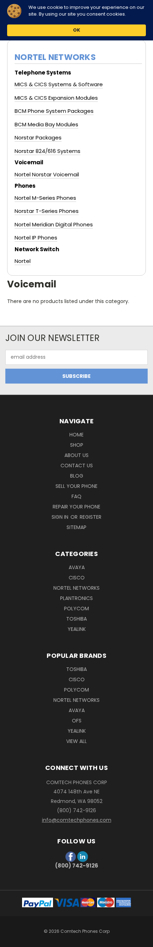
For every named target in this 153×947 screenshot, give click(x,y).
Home (76, 434)
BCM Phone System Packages (54, 111)
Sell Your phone (76, 486)
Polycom (76, 608)
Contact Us (76, 465)
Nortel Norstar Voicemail (47, 174)
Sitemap (76, 527)
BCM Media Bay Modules (46, 124)
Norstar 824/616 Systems (47, 151)
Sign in (61, 517)
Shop (76, 444)
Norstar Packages (38, 137)
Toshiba (76, 618)
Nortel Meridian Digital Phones (54, 224)
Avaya (77, 567)
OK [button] (76, 30)
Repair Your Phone (76, 506)
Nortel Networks (76, 587)
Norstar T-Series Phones (47, 211)
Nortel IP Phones (36, 237)
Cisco (77, 577)
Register (90, 517)
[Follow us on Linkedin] (82, 855)
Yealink (77, 629)
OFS (76, 720)
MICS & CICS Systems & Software (59, 84)
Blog (76, 475)
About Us (76, 455)
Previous (11, 940)
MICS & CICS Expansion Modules (56, 97)
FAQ (76, 496)
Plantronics (76, 598)
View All (76, 741)
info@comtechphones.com (76, 820)
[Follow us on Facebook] (71, 855)
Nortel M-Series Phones (45, 198)
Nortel (23, 261)
